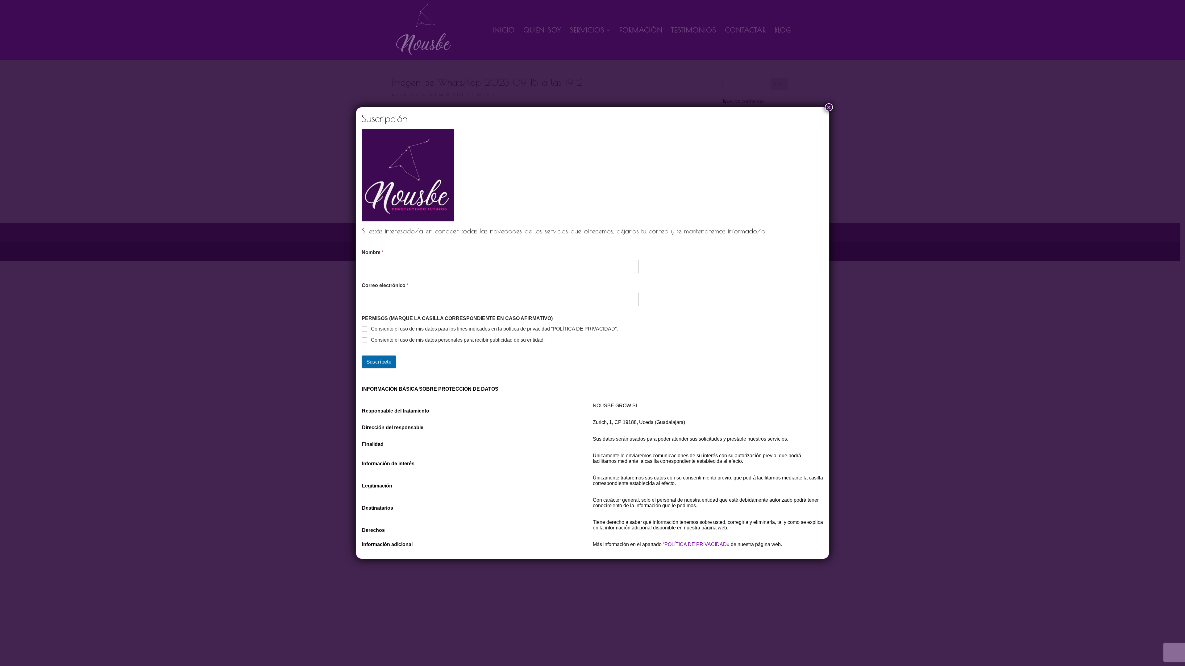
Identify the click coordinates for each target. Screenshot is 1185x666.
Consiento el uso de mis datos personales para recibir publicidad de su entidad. (458, 340)
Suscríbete (378, 362)
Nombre (373, 252)
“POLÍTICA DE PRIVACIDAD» (696, 544)
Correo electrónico (385, 285)
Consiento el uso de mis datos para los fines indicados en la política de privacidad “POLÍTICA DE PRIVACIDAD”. (494, 328)
